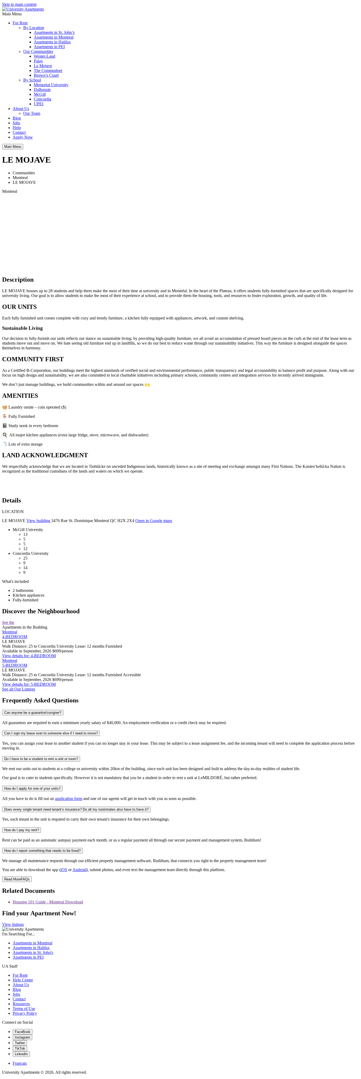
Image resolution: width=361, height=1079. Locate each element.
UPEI (38, 104)
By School (32, 80)
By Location (33, 27)
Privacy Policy (25, 1013)
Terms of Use (24, 1008)
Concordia (42, 99)
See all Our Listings (18, 689)
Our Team (31, 113)
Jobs (16, 123)
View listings (13, 924)
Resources (21, 1004)
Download (74, 902)
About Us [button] (21, 108)
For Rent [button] (20, 23)
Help (17, 127)
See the (8, 622)
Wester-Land (44, 56)
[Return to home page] (23, 9)
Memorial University (51, 85)
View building (38, 520)
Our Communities (38, 51)
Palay (38, 61)
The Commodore (48, 70)
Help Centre (23, 980)
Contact (19, 132)
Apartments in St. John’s (54, 32)
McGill (40, 94)
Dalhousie (42, 89)
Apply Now (23, 137)
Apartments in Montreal (53, 37)
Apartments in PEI (49, 46)
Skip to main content (19, 4)
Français (20, 1063)
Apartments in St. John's (33, 952)
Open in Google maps (153, 520)
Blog (17, 118)
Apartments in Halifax (52, 42)
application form (68, 798)
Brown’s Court (46, 75)
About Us (21, 984)
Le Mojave (43, 65)
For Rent (20, 975)
